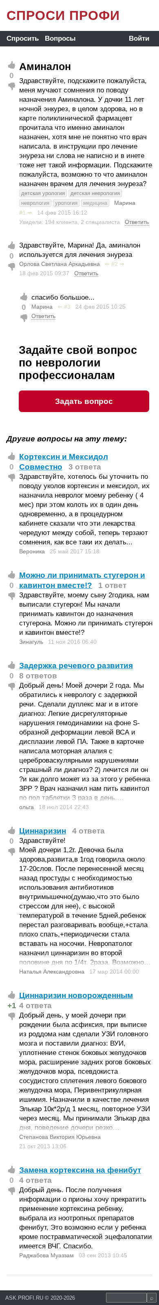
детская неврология (95, 193)
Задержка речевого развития (76, 665)
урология (66, 203)
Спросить (23, 38)
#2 (114, 264)
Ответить (137, 222)
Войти (139, 38)
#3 (67, 306)
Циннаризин (42, 831)
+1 (11, 1005)
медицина (95, 203)
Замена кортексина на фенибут (80, 1170)
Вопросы (60, 38)
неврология (35, 203)
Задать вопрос (84, 401)
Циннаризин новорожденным (76, 995)
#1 (22, 212)
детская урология (43, 193)
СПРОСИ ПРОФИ (63, 15)
